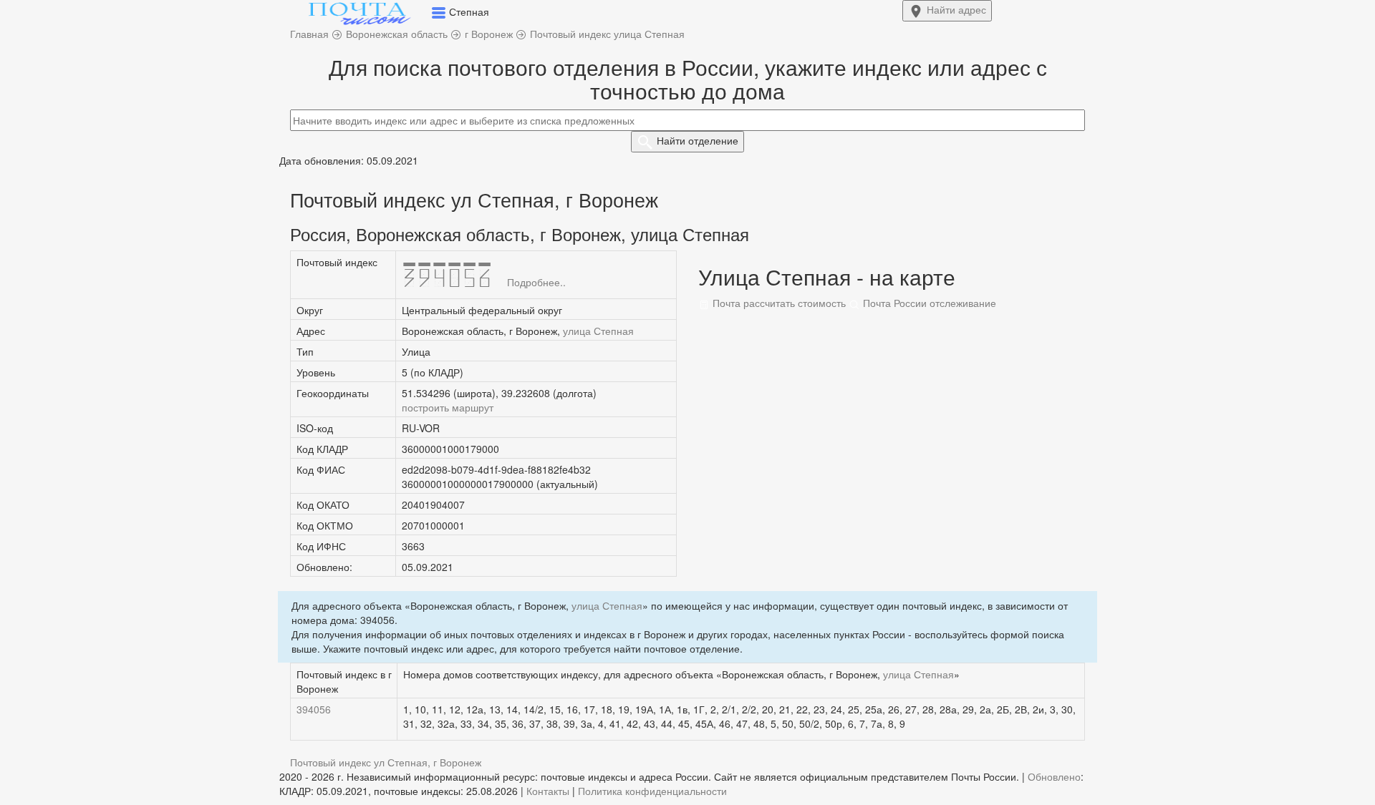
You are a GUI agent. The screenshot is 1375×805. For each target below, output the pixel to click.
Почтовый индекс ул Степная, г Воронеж (385, 762)
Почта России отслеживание (928, 303)
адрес (956, 9)
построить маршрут (447, 407)
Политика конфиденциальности (652, 791)
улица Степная (598, 330)
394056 (313, 709)
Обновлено (1054, 776)
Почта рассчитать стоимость (778, 303)
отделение (697, 140)
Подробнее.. (536, 282)
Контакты (547, 791)
